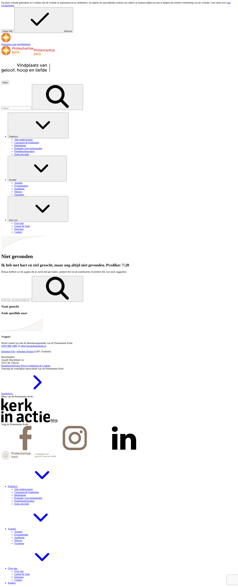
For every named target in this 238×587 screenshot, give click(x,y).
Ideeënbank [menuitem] (20, 145)
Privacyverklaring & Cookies (35, 365)
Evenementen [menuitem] (21, 185)
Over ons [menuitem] (19, 223)
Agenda (18, 531)
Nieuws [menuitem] (18, 191)
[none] (122, 134)
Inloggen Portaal (25, 351)
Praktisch (14, 136)
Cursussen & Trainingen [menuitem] (26, 142)
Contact (18, 580)
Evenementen (21, 534)
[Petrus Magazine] (54, 421)
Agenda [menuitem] (18, 183)
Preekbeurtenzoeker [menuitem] (24, 151)
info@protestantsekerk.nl (33, 346)
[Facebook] (26, 449)
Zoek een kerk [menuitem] (21, 154)
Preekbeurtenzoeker (24, 501)
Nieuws (18, 540)
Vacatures (19, 543)
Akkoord (68, 31)
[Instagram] (75, 449)
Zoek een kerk (21, 503)
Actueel (13, 180)
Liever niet (7, 31)
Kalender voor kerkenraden (28, 498)
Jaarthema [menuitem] (19, 188)
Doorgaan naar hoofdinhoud (15, 44)
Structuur (19, 577)
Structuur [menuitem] (19, 229)
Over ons (13, 220)
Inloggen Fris (8, 351)
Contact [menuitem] (18, 232)
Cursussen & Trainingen (26, 492)
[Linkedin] (124, 449)
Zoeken (12, 582)
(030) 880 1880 (9, 346)
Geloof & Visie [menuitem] (22, 226)
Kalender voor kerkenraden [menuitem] (28, 148)
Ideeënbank (20, 495)
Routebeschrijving (10, 365)
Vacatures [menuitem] (19, 194)
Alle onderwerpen (23, 489)
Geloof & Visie (22, 574)
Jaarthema (19, 537)
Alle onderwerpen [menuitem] (23, 139)
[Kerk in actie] (26, 421)
